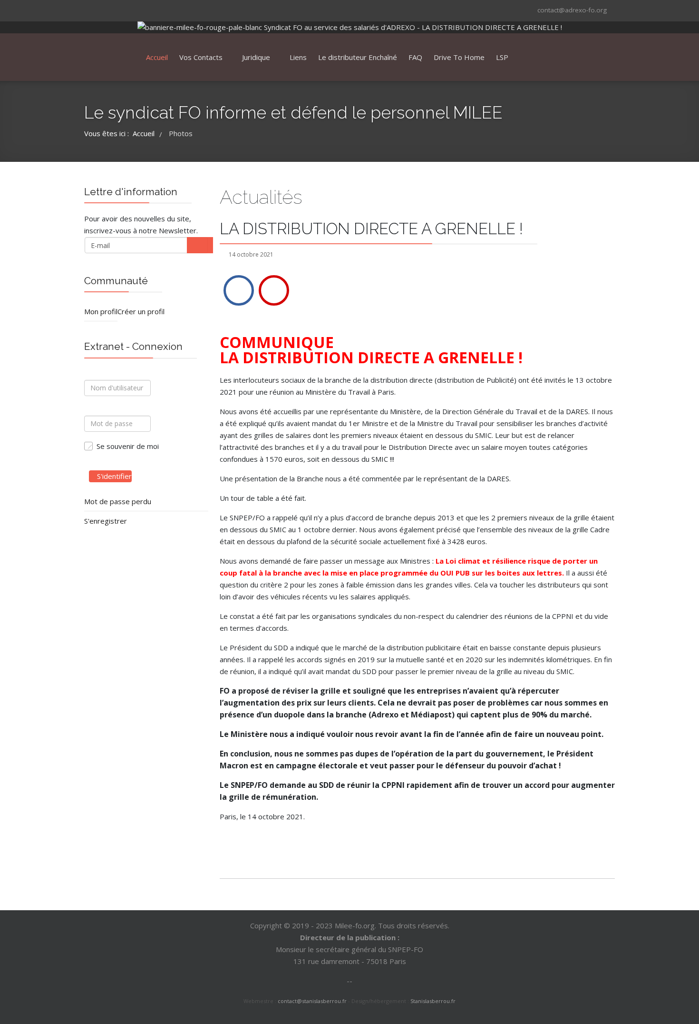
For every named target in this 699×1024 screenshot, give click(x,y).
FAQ (415, 57)
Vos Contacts (201, 57)
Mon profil (100, 311)
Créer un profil (141, 311)
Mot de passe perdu (117, 501)
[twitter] (103, 9)
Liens (298, 57)
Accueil (157, 57)
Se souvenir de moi (128, 446)
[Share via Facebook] (238, 290)
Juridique (256, 57)
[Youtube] (115, 9)
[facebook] (90, 9)
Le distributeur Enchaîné (357, 57)
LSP (502, 57)
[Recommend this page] (274, 290)
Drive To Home (459, 57)
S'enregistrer (105, 521)
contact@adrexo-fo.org (572, 10)
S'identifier (114, 476)
